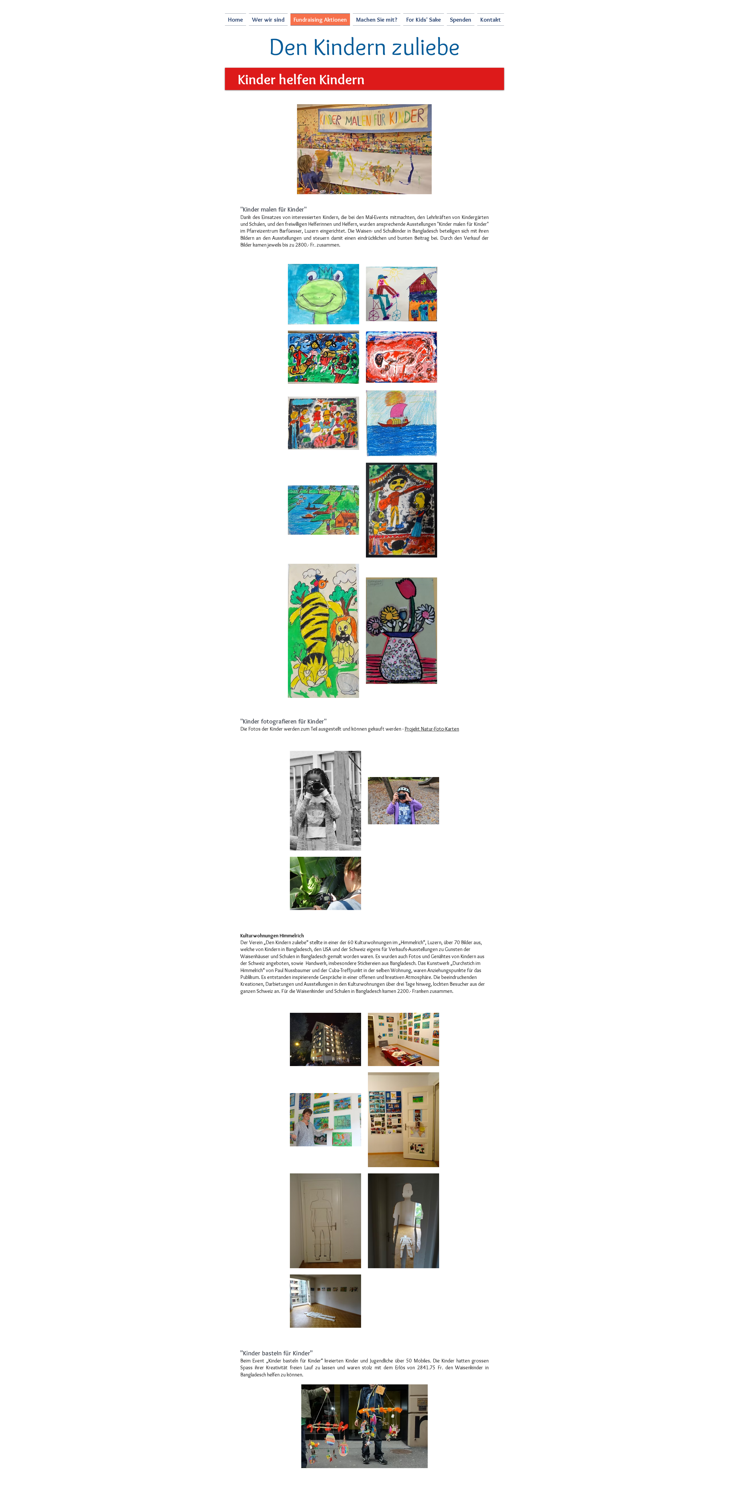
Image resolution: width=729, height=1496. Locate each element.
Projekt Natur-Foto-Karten (432, 729)
